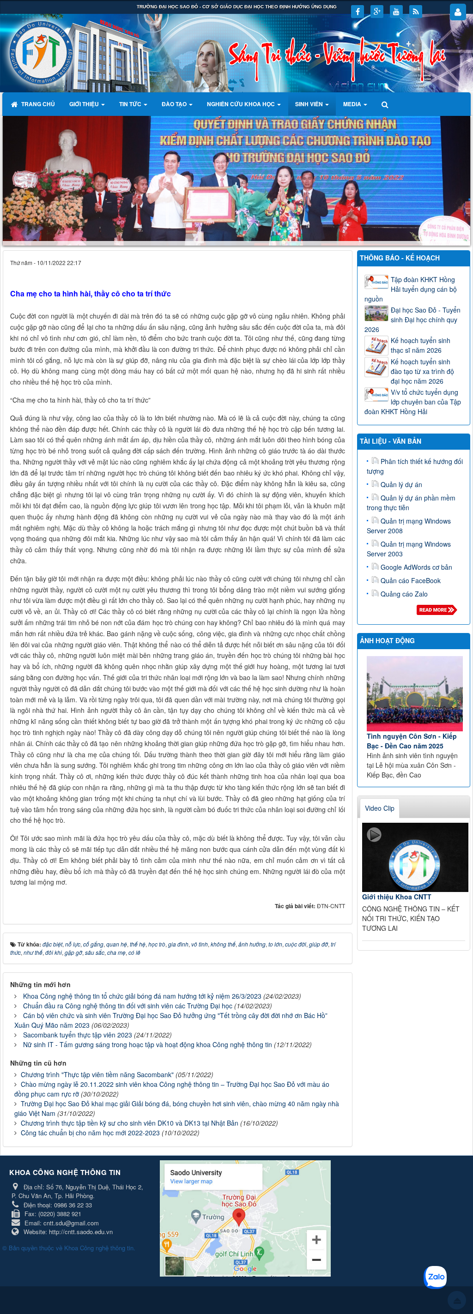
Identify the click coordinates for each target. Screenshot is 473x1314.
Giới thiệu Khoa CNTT (396, 896)
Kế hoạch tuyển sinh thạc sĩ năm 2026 (420, 345)
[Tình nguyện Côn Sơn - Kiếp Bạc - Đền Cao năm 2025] (415, 693)
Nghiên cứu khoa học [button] (241, 104)
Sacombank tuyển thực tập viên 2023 (77, 1034)
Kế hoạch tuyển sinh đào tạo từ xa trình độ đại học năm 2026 (422, 371)
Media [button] (353, 104)
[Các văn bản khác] (438, 612)
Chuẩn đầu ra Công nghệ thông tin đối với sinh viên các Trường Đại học (127, 1005)
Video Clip (379, 808)
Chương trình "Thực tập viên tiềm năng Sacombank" (97, 1074)
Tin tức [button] (131, 104)
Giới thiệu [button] (84, 104)
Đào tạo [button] (175, 104)
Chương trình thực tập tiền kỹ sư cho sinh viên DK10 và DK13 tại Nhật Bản (129, 1122)
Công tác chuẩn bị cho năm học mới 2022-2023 (90, 1132)
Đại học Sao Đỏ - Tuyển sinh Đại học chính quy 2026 (412, 319)
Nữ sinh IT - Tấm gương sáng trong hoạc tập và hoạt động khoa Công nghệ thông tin (147, 1044)
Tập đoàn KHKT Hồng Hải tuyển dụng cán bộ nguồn (410, 289)
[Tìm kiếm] (386, 103)
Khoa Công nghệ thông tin (98, 1247)
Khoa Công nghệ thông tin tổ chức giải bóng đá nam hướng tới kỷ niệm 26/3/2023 (142, 996)
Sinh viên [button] (309, 104)
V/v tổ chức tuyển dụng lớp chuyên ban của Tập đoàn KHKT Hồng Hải (412, 401)
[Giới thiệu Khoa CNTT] (415, 857)
